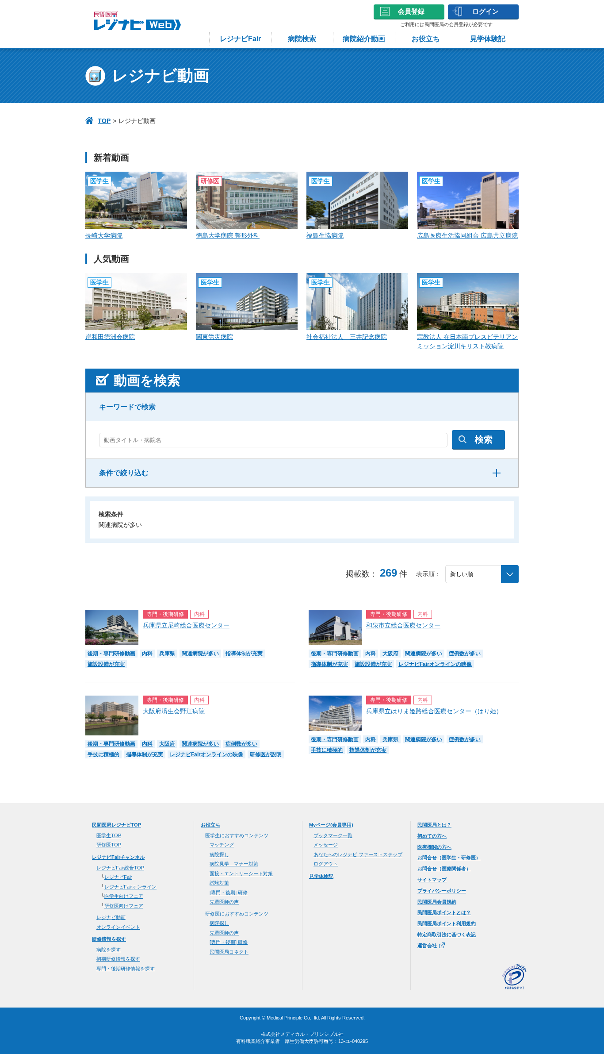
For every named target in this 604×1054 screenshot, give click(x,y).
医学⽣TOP (108, 835)
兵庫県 (167, 653)
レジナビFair (240, 38)
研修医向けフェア (123, 905)
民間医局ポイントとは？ (444, 912)
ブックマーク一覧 (332, 835)
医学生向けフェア (123, 896)
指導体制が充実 (244, 653)
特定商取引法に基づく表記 (446, 934)
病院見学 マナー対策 (234, 863)
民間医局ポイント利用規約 (446, 923)
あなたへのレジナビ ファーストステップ (357, 854)
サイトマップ (432, 879)
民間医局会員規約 (436, 901)
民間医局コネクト (229, 951)
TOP (104, 120)
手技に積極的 (103, 754)
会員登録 (411, 11)
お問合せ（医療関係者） (444, 868)
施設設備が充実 (106, 664)
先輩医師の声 (224, 901)
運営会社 (427, 945)
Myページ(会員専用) (331, 824)
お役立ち (426, 38)
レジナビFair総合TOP (120, 867)
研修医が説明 (266, 754)
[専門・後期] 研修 (229, 892)
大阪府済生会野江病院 (174, 711)
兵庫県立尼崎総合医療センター (186, 625)
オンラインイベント (118, 927)
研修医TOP (108, 844)
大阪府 (390, 653)
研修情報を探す (109, 939)
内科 (147, 653)
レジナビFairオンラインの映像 (435, 664)
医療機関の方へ (434, 847)
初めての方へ (432, 836)
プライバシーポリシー (441, 890)
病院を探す (108, 949)
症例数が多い (465, 653)
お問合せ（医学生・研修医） (449, 857)
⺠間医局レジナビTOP (116, 824)
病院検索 (302, 38)
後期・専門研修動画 (111, 653)
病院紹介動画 (364, 38)
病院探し (219, 854)
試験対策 (219, 882)
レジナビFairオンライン (130, 886)
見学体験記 (487, 38)
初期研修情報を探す (118, 959)
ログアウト (325, 863)
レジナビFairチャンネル (118, 857)
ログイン (485, 11)
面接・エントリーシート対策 (241, 873)
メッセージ (325, 844)
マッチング (222, 844)
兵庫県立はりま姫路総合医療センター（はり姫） (434, 711)
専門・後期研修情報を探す (125, 968)
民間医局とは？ (434, 824)
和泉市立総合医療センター (403, 625)
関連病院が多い (200, 653)
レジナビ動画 (111, 917)
